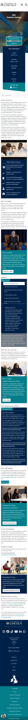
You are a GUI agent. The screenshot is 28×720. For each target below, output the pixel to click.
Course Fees (5, 482)
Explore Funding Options (9, 523)
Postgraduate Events (14, 38)
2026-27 (15, 87)
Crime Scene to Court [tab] (10, 286)
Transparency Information (15, 711)
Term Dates (14, 663)
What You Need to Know (14, 603)
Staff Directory (14, 660)
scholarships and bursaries (11, 477)
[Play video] (14, 149)
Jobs (14, 666)
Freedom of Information (14, 695)
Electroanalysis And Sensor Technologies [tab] (13, 290)
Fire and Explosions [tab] (10, 295)
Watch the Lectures (8, 271)
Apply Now (14, 43)
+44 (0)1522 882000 (14, 647)
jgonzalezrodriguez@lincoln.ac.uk (8, 554)
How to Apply (6, 400)
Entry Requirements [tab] (6, 409)
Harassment (15, 701)
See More (14, 68)
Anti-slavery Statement (15, 704)
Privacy (14, 691)
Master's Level (5, 280)
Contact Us (14, 657)
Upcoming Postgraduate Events (11, 590)
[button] (22, 5)
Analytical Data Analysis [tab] (11, 283)
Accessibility (14, 688)
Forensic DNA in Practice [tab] (11, 298)
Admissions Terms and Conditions (14, 708)
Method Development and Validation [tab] (12, 302)
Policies (14, 670)
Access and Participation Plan (14, 714)
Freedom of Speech (14, 698)
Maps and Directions (14, 651)
